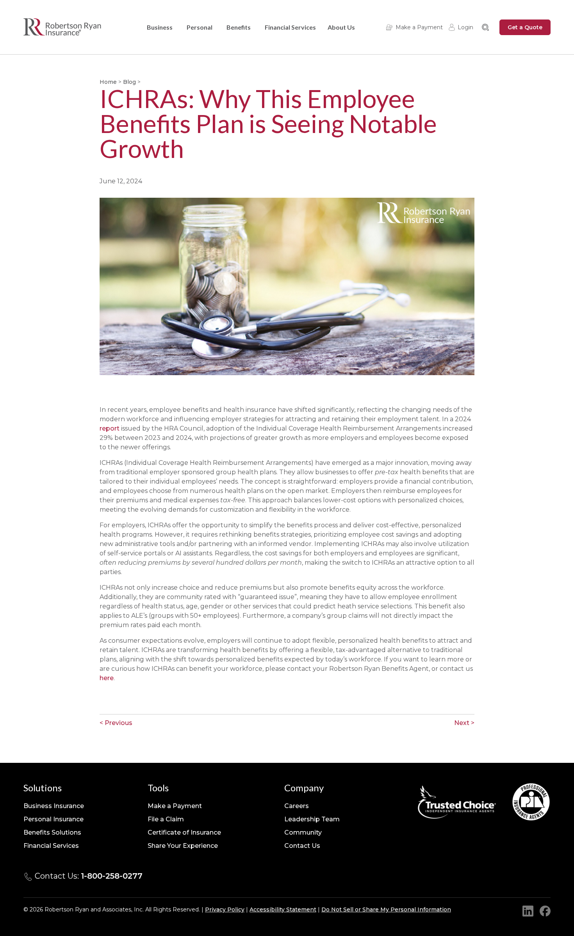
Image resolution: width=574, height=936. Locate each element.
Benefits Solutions (52, 832)
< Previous (116, 723)
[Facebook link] (545, 911)
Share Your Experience (183, 845)
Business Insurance (53, 806)
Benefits (238, 27)
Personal (199, 27)
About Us (341, 27)
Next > (464, 723)
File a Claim (166, 819)
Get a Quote (525, 27)
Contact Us (302, 845)
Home (108, 81)
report (109, 428)
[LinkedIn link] (527, 911)
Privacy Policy (224, 909)
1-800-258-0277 (112, 876)
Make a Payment (419, 27)
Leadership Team (312, 819)
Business (160, 27)
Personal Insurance (53, 819)
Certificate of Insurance (184, 832)
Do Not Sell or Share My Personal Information (386, 909)
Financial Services (290, 27)
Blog (129, 81)
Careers (296, 806)
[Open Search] (485, 27)
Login (465, 27)
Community (303, 832)
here (107, 678)
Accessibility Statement (283, 909)
